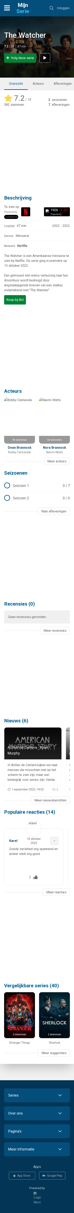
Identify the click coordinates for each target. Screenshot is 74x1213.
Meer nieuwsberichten (50, 800)
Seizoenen (15, 473)
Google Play (54, 1175)
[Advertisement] (37, 148)
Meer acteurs (56, 461)
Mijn (22, 8)
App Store (23, 1175)
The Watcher (25, 35)
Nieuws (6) (16, 721)
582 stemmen (14, 105)
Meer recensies (55, 631)
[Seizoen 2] (37, 498)
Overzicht (16, 84)
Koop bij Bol (15, 300)
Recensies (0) (19, 604)
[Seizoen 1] (37, 486)
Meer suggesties (54, 1053)
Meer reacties (56, 892)
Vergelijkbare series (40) (31, 986)
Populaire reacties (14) (29, 812)
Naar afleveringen (53, 511)
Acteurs (38, 84)
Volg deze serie (22, 58)
